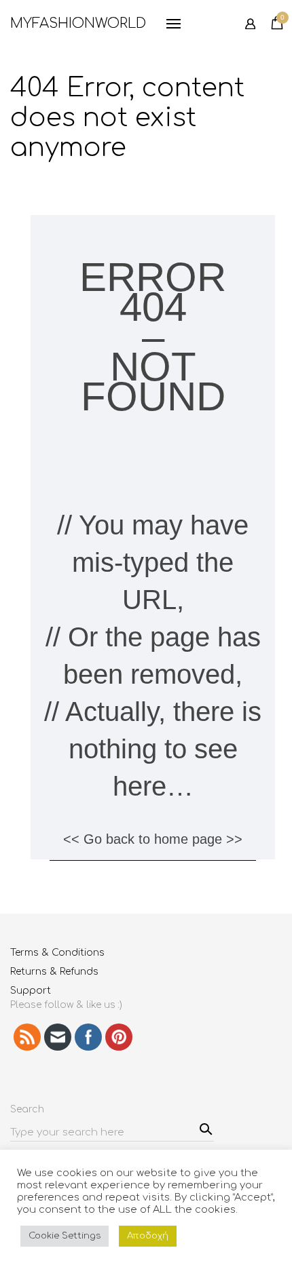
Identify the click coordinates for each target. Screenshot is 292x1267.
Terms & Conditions (57, 953)
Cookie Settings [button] (65, 1236)
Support (30, 991)
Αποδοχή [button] (147, 1236)
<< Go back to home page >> (152, 839)
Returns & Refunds (54, 972)
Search (204, 1127)
